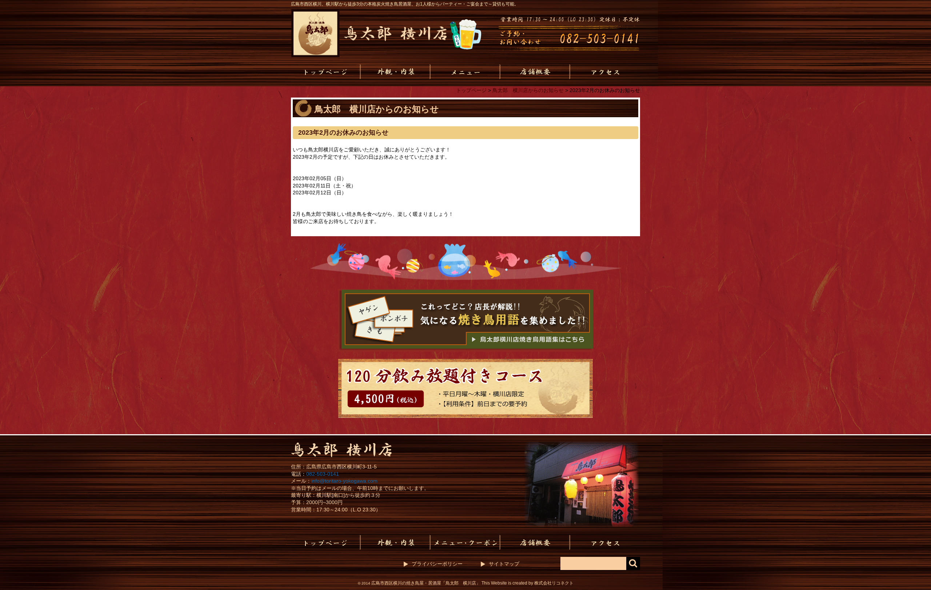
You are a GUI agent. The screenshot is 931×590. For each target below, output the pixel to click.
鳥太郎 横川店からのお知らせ (528, 90)
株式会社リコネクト (554, 583)
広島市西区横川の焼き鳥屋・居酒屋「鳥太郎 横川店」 (425, 583)
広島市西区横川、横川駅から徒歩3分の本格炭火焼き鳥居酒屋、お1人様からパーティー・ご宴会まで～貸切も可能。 (405, 4)
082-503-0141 (322, 474)
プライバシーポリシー (437, 564)
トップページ (471, 90)
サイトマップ (504, 564)
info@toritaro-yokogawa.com (344, 481)
